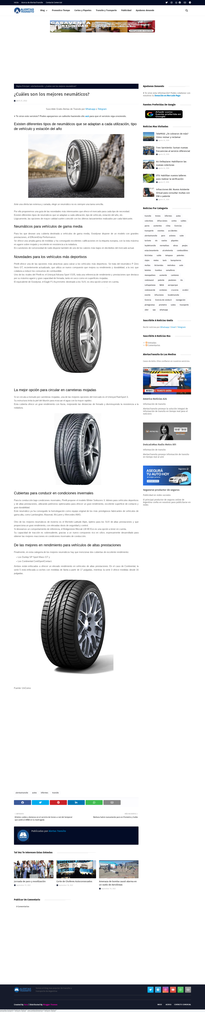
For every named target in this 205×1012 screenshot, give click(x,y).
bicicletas (149, 255)
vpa (154, 310)
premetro (163, 305)
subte (159, 255)
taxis (165, 260)
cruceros (174, 290)
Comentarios (153, 345)
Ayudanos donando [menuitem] (145, 10)
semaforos (170, 270)
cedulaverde (150, 290)
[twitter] (166, 2)
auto (181, 265)
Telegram (102, 109)
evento (147, 295)
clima (168, 226)
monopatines (150, 275)
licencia (148, 300)
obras (175, 246)
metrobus (171, 265)
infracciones (162, 221)
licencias (178, 226)
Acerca (168, 1005)
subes (173, 305)
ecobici (185, 290)
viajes (147, 260)
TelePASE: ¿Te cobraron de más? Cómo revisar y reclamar (172, 135)
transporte (149, 231)
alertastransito (37, 86)
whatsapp (164, 310)
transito (55, 793)
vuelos (164, 241)
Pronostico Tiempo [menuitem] (61, 10)
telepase (169, 255)
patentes (180, 255)
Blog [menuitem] (42, 10)
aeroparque (173, 285)
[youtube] (173, 990)
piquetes (174, 241)
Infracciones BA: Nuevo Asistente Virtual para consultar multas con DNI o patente (173, 193)
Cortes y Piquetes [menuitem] (82, 10)
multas (147, 265)
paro (163, 236)
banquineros (176, 260)
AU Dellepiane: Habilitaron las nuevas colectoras (171, 163)
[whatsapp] (176, 2)
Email (173, 327)
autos (34, 793)
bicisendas (158, 265)
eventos (161, 231)
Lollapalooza (150, 285)
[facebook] (180, 2)
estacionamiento (151, 250)
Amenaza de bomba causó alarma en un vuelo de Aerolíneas (118, 883)
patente (161, 280)
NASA (162, 285)
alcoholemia (168, 250)
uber (147, 310)
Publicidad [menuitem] (126, 10)
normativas (164, 246)
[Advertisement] (102, 55)
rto (181, 280)
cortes (174, 221)
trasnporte (184, 305)
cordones (163, 290)
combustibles (182, 250)
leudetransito (173, 295)
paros (147, 226)
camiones (175, 275)
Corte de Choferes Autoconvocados (74, 881)
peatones (172, 280)
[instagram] (171, 2)
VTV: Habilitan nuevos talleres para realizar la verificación (171, 177)
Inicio (16, 2)
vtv (156, 241)
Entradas (151, 343)
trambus (158, 270)
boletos (148, 270)
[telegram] (189, 2)
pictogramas (150, 305)
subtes (183, 221)
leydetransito (150, 246)
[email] (185, 2)
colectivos (149, 221)
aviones (172, 236)
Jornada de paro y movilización (30, 881)
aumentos (158, 226)
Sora (26, 1004)
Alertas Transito (57, 831)
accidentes (172, 231)
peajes (185, 246)
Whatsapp (90, 109)
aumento (163, 275)
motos (156, 260)
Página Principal (22, 86)
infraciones (159, 295)
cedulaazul (149, 280)
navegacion (180, 300)
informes (44, 793)
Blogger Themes (50, 1004)
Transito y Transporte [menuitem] (106, 10)
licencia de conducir (163, 300)
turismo (148, 241)
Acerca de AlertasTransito (32, 2)
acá (87, 116)
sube (182, 236)
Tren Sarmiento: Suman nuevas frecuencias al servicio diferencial (173, 149)
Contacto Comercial (54, 2)
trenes (158, 216)
